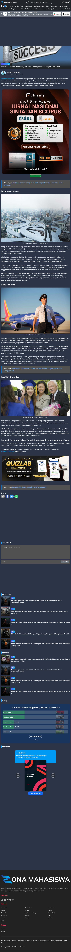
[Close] (69, 463)
